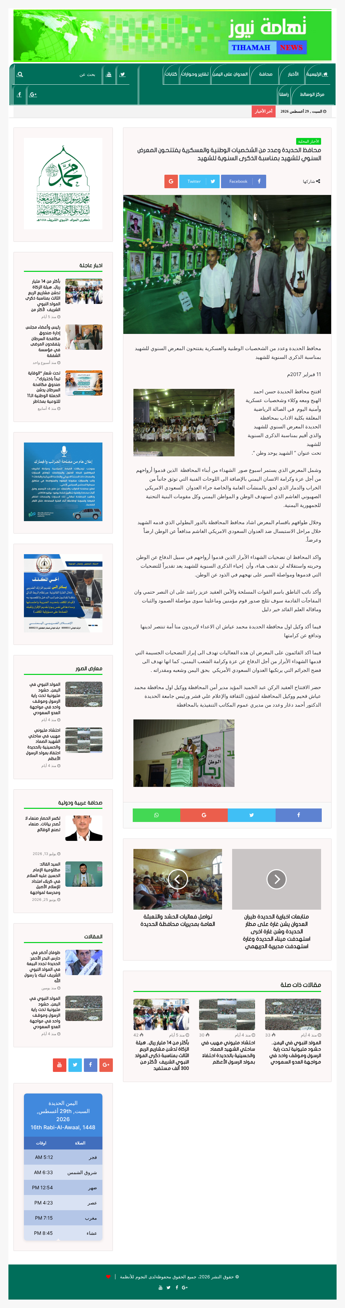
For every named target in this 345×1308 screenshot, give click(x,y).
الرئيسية (314, 74)
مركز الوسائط (312, 94)
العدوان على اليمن (230, 74)
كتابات (171, 74)
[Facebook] (19, 94)
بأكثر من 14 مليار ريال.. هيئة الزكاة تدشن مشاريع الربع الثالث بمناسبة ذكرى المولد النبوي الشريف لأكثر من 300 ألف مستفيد (162, 1055)
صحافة (266, 74)
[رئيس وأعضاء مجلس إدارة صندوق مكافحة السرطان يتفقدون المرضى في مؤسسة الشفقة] (83, 337)
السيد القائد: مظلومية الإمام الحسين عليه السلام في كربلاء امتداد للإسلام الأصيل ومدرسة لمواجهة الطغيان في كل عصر (42, 881)
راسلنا (284, 94)
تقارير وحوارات (195, 74)
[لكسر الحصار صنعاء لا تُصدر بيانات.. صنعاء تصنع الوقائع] (83, 828)
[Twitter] (123, 74)
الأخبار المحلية (308, 141)
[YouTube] (109, 74)
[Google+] (33, 94)
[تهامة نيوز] (172, 35)
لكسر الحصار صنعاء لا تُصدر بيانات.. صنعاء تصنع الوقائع (42, 824)
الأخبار (293, 74)
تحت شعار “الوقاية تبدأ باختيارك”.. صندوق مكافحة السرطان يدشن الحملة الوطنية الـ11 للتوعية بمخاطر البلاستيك (43, 390)
